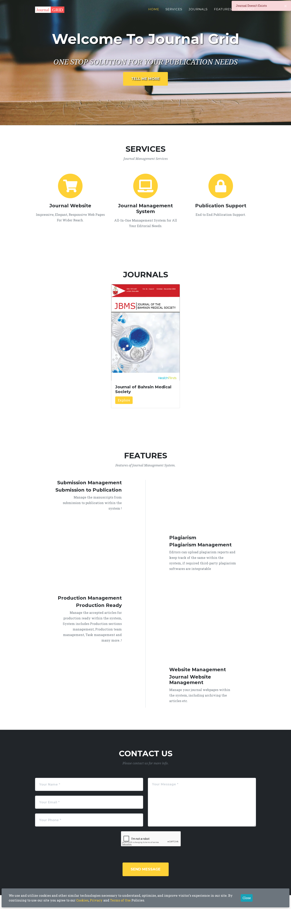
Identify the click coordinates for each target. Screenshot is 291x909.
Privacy (96, 900)
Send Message (146, 869)
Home (153, 9)
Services (174, 9)
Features (223, 9)
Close (246, 898)
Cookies (82, 900)
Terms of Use (120, 900)
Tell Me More (145, 79)
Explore (124, 400)
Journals (198, 9)
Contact (246, 9)
